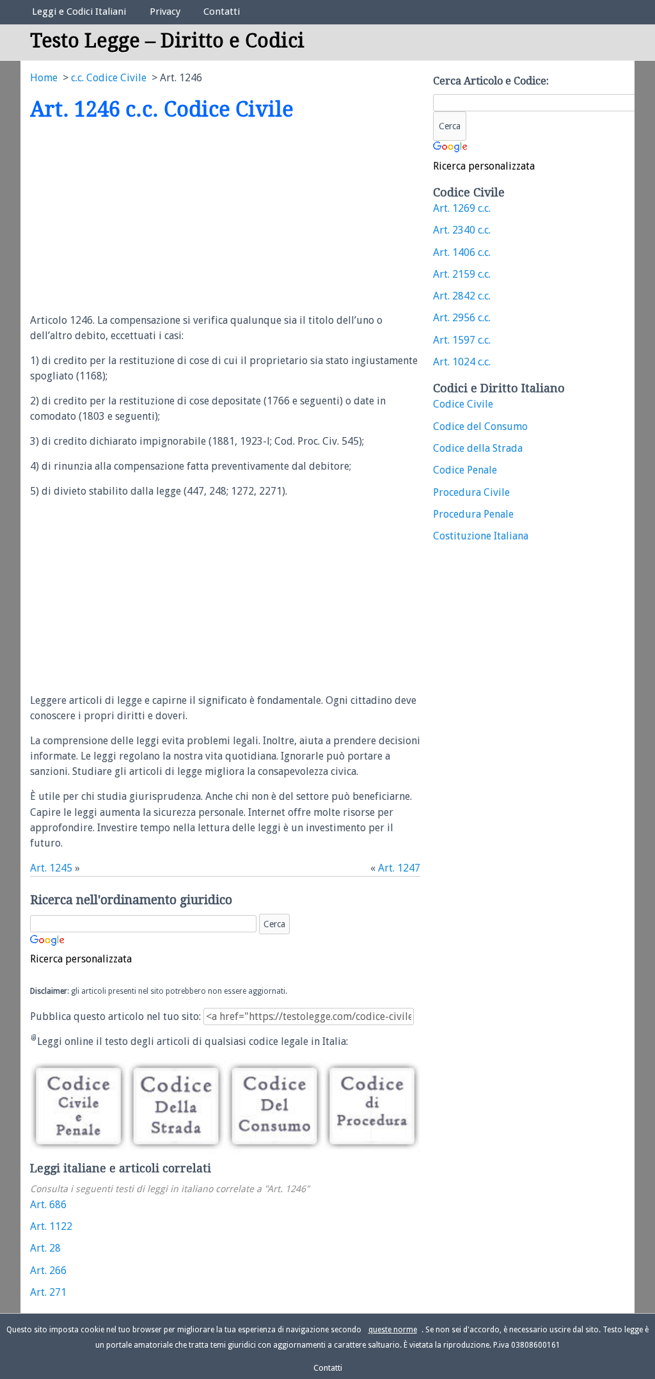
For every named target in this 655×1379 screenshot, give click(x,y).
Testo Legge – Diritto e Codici (167, 40)
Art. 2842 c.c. (462, 296)
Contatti (221, 11)
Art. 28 (45, 1248)
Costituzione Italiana (480, 536)
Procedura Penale (473, 514)
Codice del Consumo (480, 426)
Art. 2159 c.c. (462, 274)
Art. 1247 (399, 868)
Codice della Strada (478, 448)
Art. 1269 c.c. (462, 208)
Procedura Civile (471, 492)
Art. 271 (48, 1292)
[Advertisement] (137, 218)
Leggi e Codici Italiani (79, 11)
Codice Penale (465, 470)
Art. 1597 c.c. (462, 340)
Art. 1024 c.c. (462, 362)
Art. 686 (48, 1205)
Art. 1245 (51, 868)
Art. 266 (48, 1270)
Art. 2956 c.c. (462, 318)
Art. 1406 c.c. (462, 252)
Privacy (165, 11)
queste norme (392, 1329)
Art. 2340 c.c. (462, 230)
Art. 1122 (51, 1226)
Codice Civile (463, 404)
